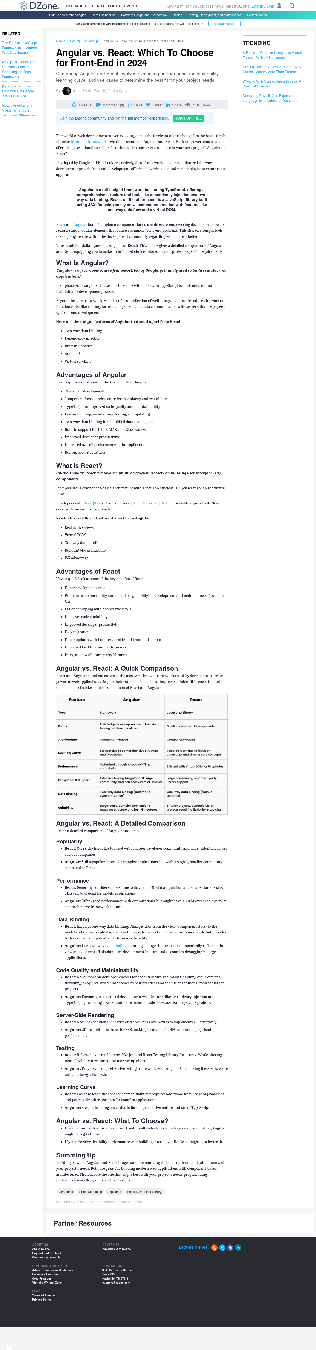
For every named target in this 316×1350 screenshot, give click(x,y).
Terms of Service (43, 1295)
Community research (46, 1257)
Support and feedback (46, 1253)
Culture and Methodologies (67, 15)
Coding (177, 15)
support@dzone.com (116, 1282)
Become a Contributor (46, 1274)
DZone (60, 41)
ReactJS (90, 503)
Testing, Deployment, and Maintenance (214, 15)
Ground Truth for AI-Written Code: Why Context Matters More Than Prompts (272, 69)
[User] (279, 6)
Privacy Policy (41, 1299)
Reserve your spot (224, 23)
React (60, 224)
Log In (257, 6)
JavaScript (91, 41)
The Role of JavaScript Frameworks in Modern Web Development (19, 47)
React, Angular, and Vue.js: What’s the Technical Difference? (18, 110)
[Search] (291, 5)
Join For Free (188, 118)
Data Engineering (103, 15)
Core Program (41, 1278)
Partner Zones (257, 15)
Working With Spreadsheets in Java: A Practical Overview (272, 84)
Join (270, 6)
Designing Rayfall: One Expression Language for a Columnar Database (270, 98)
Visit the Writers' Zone (47, 1282)
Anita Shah (82, 90)
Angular (80, 224)
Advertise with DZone (116, 1249)
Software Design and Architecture (144, 15)
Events (131, 6)
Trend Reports (105, 5)
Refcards (76, 5)
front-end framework (88, 141)
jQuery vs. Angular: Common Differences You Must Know (18, 91)
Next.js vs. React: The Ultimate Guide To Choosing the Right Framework (18, 69)
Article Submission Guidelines (52, 1270)
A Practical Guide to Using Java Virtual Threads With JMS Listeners (272, 55)
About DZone (41, 1249)
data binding (116, 945)
